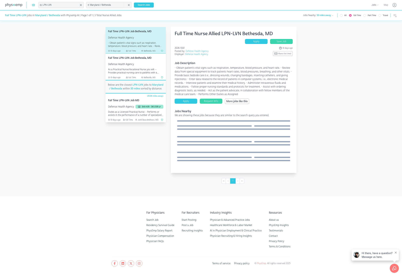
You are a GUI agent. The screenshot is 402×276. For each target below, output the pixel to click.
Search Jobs (144, 4)
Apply (256, 41)
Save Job (281, 41)
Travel (385, 15)
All (345, 15)
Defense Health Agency (197, 51)
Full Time (357, 15)
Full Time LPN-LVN (16, 15)
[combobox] (60, 5)
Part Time (372, 15)
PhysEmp (261, 263)
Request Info (211, 101)
